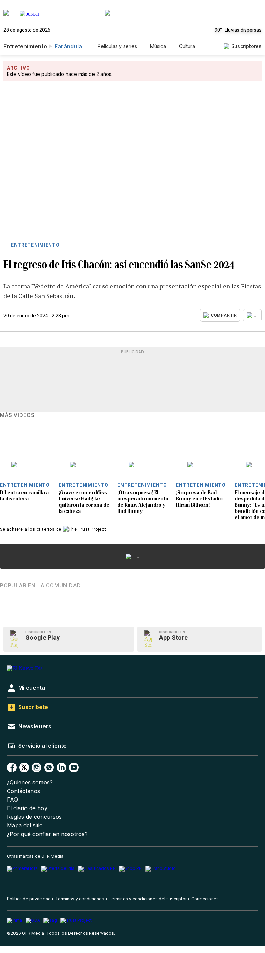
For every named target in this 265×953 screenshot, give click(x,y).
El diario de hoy (27, 808)
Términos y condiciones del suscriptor (148, 898)
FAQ (12, 799)
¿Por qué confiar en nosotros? (47, 834)
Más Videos (17, 415)
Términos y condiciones (79, 898)
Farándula (68, 46)
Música (158, 46)
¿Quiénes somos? (30, 782)
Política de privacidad (29, 898)
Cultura (187, 46)
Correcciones (205, 898)
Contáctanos (23, 791)
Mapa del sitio (25, 825)
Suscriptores (246, 46)
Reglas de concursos (34, 817)
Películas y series (117, 46)
